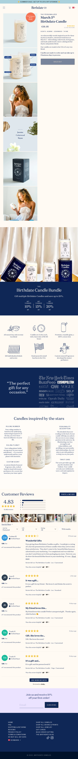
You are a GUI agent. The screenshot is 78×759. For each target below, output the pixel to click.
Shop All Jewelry (44, 727)
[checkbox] (67, 529)
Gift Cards (41, 729)
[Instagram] (52, 737)
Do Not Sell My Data (17, 737)
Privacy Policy (14, 732)
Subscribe (51, 705)
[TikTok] (48, 737)
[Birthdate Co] (39, 7)
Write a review (68, 494)
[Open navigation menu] (4, 7)
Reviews (12, 729)
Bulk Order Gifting (45, 732)
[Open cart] (70, 7)
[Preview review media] (6, 518)
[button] (71, 26)
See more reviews (39, 680)
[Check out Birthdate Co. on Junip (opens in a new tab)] (43, 684)
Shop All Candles (44, 722)
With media (66, 529)
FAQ (9, 725)
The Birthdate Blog (45, 734)
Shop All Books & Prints (47, 725)
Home (10, 722)
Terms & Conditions (17, 734)
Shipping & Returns (17, 727)
